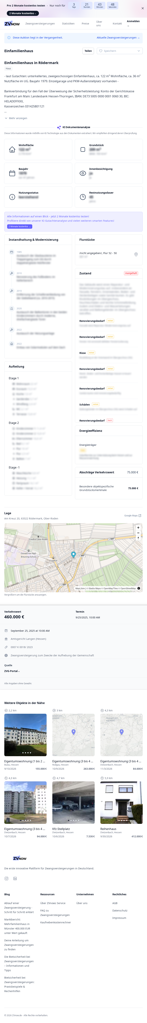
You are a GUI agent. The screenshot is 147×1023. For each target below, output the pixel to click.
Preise (85, 23)
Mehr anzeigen (18, 118)
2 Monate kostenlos (22, 13)
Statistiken (68, 23)
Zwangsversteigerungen (40, 23)
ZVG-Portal (12, 671)
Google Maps (131, 515)
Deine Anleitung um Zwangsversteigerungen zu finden (19, 945)
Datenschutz (119, 910)
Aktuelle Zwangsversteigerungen (118, 37)
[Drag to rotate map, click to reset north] (138, 538)
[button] (73, 555)
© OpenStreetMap (127, 588)
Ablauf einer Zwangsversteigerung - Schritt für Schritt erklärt (19, 907)
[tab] (20, 752)
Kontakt (117, 23)
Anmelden (133, 23)
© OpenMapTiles (109, 588)
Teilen (88, 51)
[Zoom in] (138, 527)
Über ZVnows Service (52, 903)
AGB (114, 903)
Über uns (99, 23)
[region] (25, 735)
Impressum (119, 918)
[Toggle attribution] (139, 588)
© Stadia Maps (93, 588)
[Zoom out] (138, 532)
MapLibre (80, 588)
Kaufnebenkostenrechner (55, 922)
